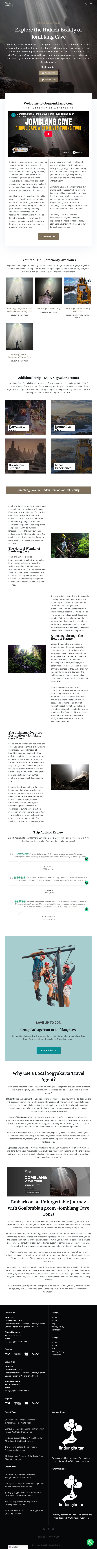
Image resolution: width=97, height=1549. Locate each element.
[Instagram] (48, 1529)
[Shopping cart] (85, 4)
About (54, 1320)
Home (54, 1317)
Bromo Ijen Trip (63, 428)
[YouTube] (53, 1529)
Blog (53, 1323)
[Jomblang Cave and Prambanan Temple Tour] (19, 336)
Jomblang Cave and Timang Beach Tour (77, 310)
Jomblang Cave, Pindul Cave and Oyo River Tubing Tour (19, 310)
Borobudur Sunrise (17, 466)
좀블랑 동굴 (41, 1537)
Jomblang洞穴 (53, 1537)
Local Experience (63, 466)
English (14, 1547)
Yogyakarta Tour (17, 428)
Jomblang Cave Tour (19, 315)
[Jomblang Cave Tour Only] (48, 291)
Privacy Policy (57, 1327)
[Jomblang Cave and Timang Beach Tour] (77, 291)
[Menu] (91, 4)
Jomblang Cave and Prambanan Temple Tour (19, 355)
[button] (90, 1542)
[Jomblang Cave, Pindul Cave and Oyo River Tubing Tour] (19, 291)
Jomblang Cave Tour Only (48, 308)
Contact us (56, 1330)
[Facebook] (44, 1529)
